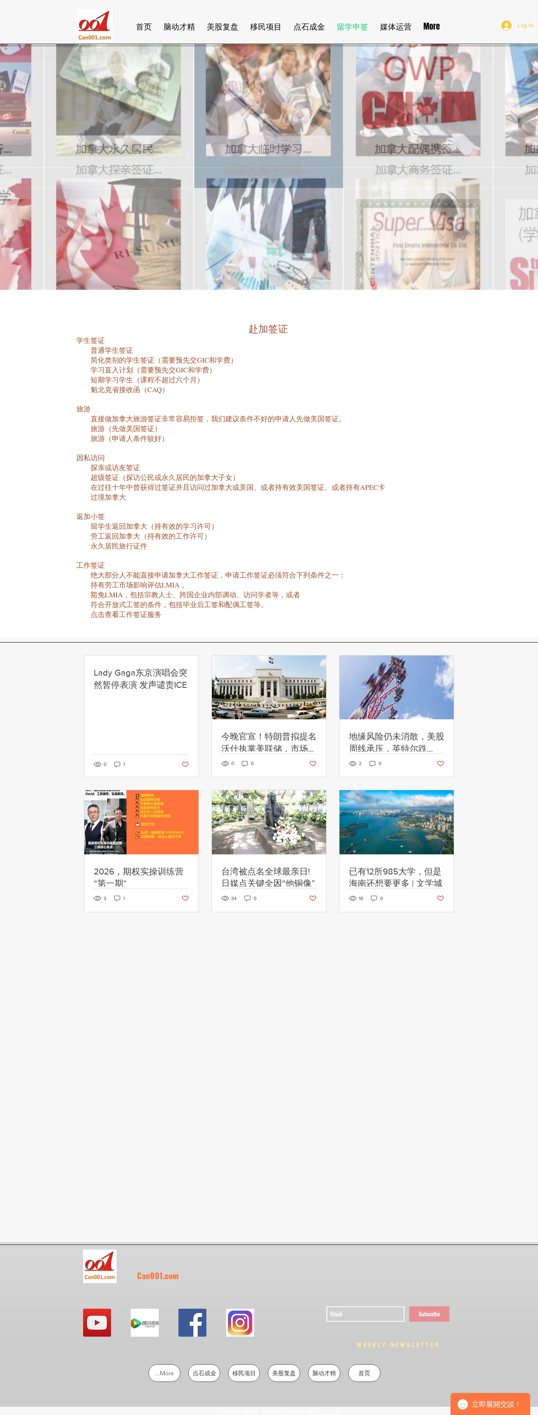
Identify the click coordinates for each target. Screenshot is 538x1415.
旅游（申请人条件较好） (130, 438)
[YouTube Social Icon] (97, 1323)
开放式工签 (122, 604)
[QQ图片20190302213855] (240, 1323)
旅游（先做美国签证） (126, 428)
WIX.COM (331, 1412)
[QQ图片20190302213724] (145, 1323)
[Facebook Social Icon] (192, 1323)
